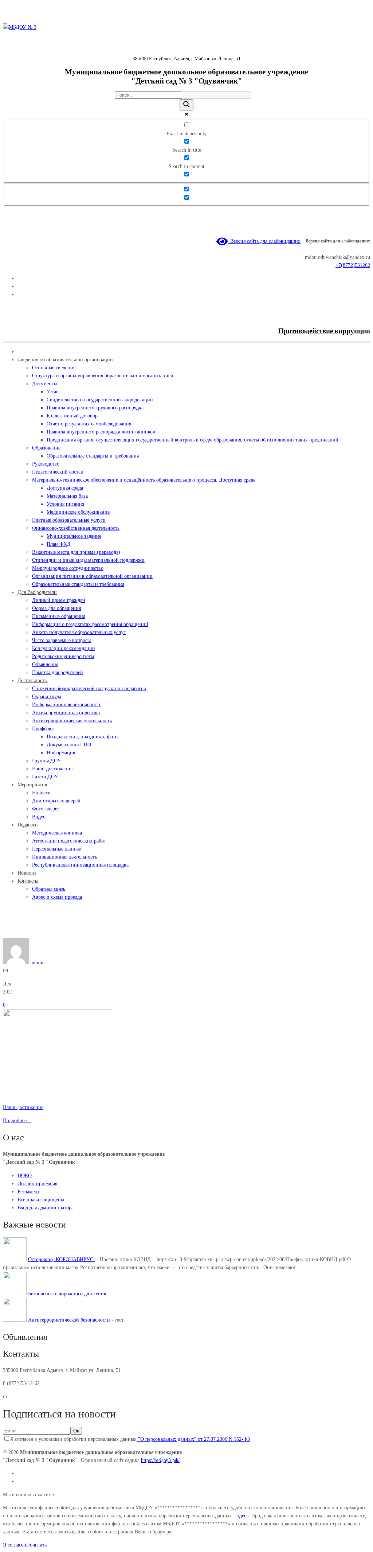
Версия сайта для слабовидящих (264, 241)
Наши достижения (40, 934)
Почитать (36, 1545)
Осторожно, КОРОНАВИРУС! (61, 1259)
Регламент (28, 1191)
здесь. (244, 1515)
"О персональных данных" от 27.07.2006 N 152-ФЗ (193, 1439)
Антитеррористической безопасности (69, 1320)
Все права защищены (40, 1199)
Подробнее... (17, 1120)
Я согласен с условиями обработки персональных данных (130, 1439)
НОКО (24, 1175)
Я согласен (14, 1545)
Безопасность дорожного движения (67, 1293)
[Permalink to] (57, 1089)
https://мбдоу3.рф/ (160, 1460)
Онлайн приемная (37, 1183)
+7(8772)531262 (352, 265)
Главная (11, 934)
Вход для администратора (45, 1207)
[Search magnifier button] (186, 104)
